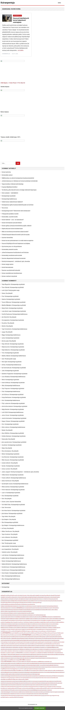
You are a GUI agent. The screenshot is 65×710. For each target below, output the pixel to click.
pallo (3, 668)
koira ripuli (15, 652)
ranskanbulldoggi (6, 675)
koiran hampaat (41, 620)
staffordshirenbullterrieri (27, 681)
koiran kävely (51, 625)
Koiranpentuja (8, 2)
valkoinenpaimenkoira (12, 695)
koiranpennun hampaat (36, 629)
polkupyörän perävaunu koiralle (10, 672)
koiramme (15, 618)
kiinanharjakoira (34, 616)
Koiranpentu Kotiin (22, 642)
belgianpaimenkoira (10, 604)
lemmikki (22, 660)
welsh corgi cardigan (51, 695)
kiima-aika (29, 616)
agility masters (5, 597)
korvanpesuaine (43, 654)
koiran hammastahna (24, 620)
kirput (38, 616)
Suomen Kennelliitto (7, 237)
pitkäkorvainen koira (29, 670)
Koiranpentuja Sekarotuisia (41, 640)
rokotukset (12, 675)
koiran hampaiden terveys (15, 622)
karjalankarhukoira (19, 615)
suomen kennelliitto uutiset (25, 686)
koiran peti (27, 645)
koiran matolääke (29, 627)
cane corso (32, 606)
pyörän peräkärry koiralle (13, 674)
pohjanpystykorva (36, 670)
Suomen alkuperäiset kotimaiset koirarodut (13, 258)
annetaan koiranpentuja (49, 600)
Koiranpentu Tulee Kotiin (37, 643)
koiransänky (51, 647)
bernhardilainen (17, 604)
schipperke (40, 675)
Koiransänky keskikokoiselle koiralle (12, 255)
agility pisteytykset (38, 597)
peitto (26, 668)
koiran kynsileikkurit (45, 625)
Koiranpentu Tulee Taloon (45, 643)
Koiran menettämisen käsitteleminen (12, 273)
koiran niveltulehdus (53, 627)
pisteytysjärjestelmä (9, 670)
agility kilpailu (55, 595)
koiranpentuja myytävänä (10, 638)
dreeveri (15, 607)
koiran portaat (35, 645)
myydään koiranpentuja (46, 665)
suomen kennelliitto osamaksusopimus (43, 684)
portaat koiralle (23, 672)
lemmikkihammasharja (15, 661)
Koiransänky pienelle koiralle (10, 249)
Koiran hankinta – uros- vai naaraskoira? (13, 219)
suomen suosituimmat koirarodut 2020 (26, 688)
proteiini (38, 672)
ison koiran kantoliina (23, 611)
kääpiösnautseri (14, 658)
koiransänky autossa (7, 649)
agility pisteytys (44, 597)
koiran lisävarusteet (15, 627)
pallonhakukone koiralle (9, 668)
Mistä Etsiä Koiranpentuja (9, 665)
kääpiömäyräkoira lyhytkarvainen (34, 656)
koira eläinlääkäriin (55, 616)
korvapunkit (54, 654)
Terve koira (5, 208)
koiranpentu (6, 633)
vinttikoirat (36, 695)
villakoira (28, 695)
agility (2, 595)
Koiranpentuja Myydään (52, 636)
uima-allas (17, 693)
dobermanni (11, 607)
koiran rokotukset (13, 647)
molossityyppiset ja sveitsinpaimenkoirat (25, 665)
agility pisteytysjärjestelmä (52, 597)
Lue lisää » (21, 50)
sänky (34, 690)
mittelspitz (16, 665)
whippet (5, 697)
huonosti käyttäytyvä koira (20, 609)
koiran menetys (42, 627)
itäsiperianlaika (8, 613)
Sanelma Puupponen (7, 373)
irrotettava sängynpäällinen (9, 611)
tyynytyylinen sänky (8, 693)
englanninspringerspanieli (27, 607)
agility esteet (35, 595)
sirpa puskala (5, 546)
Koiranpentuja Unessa (6, 642)
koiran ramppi (45, 645)
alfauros (16, 600)
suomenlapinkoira (41, 686)
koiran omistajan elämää (8, 629)
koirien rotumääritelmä (56, 652)
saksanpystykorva (28, 675)
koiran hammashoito (9, 620)
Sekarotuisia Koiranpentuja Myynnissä (10, 677)
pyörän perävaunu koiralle (29, 674)
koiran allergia (59, 618)
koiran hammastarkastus (33, 620)
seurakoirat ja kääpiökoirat (35, 677)
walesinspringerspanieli (42, 695)
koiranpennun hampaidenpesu (45, 629)
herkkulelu (10, 609)
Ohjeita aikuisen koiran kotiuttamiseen (12, 228)
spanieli (17, 681)
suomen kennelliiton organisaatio (45, 681)
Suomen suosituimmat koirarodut (11, 270)
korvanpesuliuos (49, 654)
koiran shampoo (40, 647)
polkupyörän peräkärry (44, 670)
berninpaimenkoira (29, 604)
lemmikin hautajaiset (16, 659)
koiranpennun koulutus (21, 631)
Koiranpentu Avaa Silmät (8, 634)
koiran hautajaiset (40, 622)
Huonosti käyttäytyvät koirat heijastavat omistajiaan (21, 20)
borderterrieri (11, 606)
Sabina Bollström (6, 564)
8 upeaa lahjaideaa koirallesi (9, 187)
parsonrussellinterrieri (20, 668)
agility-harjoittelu (6, 595)
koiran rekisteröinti (6, 647)
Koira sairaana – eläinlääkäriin (10, 193)
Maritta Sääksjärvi (7, 305)
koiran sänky (46, 647)
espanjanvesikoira (35, 607)
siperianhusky (5, 681)
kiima (26, 616)
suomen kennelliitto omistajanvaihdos (29, 684)
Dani (3, 543)
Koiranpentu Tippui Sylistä (28, 643)
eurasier (40, 607)
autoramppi (35, 602)
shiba (51, 677)
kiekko (24, 616)
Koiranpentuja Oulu (32, 638)
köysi (24, 658)
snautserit (14, 681)
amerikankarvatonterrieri (22, 600)
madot (18, 663)
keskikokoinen (13, 616)
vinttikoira (32, 695)
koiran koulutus (13, 625)
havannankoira (5, 609)
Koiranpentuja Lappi (44, 636)
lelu (11, 659)
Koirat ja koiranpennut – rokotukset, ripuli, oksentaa (16, 261)
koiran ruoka (23, 647)
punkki (53, 672)
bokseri (3, 606)
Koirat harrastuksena (7, 267)
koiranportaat (40, 645)
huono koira (14, 609)
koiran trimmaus (50, 649)
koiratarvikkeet (43, 652)
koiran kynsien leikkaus (38, 625)
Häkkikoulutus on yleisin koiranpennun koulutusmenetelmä (18, 178)
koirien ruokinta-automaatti (10, 654)
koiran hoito (46, 622)
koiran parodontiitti (28, 629)
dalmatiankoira (5, 607)
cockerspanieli (52, 606)
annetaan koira (41, 600)
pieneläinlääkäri (33, 668)
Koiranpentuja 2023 (34, 634)
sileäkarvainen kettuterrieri (7, 679)
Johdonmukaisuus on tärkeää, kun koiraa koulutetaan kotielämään (20, 181)
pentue (28, 668)
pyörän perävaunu (21, 674)
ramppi (35, 674)
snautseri (10, 681)
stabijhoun (21, 681)
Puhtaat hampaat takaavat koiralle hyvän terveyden (16, 234)
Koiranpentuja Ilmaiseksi (18, 636)
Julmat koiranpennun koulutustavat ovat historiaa (15, 252)
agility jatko (50, 595)
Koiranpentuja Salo (14, 640)
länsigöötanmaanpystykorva (11, 663)
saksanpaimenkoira (21, 675)
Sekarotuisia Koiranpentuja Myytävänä (24, 677)
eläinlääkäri (19, 607)
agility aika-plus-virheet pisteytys (27, 595)
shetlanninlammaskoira (45, 677)
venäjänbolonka (19, 695)
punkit (50, 672)
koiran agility (25, 618)
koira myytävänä (20, 618)
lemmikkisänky (32, 661)
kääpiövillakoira (20, 658)
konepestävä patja (28, 654)
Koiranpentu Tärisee (54, 643)
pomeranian (18, 672)
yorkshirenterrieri (20, 697)
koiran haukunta (34, 622)
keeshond (8, 616)
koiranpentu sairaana (44, 642)
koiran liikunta (8, 627)
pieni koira (38, 668)
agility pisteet (27, 597)
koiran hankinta (23, 622)
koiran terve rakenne (31, 649)
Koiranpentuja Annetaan (49, 634)
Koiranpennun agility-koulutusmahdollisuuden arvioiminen (17, 205)
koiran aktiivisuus (47, 618)
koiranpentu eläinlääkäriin (17, 634)
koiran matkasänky (22, 627)
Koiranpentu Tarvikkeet (52, 642)
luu (40, 661)
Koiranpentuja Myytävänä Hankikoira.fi (22, 638)
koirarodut (19, 652)
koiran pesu (19, 645)
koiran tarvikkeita (25, 649)
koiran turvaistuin (57, 649)
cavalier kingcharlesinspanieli (39, 606)
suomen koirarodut (33, 686)
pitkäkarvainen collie (22, 670)
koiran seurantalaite (34, 647)
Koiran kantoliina (6, 172)
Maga (3, 335)
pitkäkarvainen (15, 670)
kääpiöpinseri (8, 658)
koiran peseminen (14, 645)
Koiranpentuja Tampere (50, 640)
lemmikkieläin (8, 661)
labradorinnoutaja (28, 658)
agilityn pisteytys (11, 597)
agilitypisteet (32, 597)
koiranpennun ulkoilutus (46, 631)
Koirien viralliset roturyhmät (9, 276)
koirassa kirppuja (30, 652)
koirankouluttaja (7, 625)
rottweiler (15, 675)
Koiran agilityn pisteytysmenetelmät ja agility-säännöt (16, 225)
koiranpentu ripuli (36, 642)
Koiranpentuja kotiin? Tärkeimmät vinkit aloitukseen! (16, 211)
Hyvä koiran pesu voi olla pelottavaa (12, 246)
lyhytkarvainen (43, 661)
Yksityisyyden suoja (13, 290)
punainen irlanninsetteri (44, 672)
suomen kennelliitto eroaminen (25, 683)
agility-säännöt (18, 595)
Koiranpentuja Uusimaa (14, 642)
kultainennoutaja (12, 656)
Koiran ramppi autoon (7, 264)
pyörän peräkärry (6, 674)
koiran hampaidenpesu (6, 622)
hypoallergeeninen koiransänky (31, 609)
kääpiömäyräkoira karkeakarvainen (21, 656)
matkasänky (37, 663)
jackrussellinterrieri (14, 613)
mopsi (34, 665)
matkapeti (33, 663)
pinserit (3, 670)
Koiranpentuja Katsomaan (27, 636)
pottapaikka (35, 672)
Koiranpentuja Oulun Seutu (41, 638)
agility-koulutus (12, 595)
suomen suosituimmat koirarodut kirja (19, 690)
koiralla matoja (5, 618)
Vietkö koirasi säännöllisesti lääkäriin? (12, 202)
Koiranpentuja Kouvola (36, 636)
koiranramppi (50, 645)
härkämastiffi (44, 609)
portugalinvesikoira (29, 672)
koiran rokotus (18, 647)
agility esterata (40, 595)
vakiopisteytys (42, 693)
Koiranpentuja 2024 (41, 634)
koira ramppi (6, 652)
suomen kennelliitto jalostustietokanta (38, 683)
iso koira (17, 611)
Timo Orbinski (5, 287)
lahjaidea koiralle (45, 658)
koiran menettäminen (36, 627)
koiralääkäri (10, 618)
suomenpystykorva (49, 686)
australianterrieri (30, 602)
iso (15, 611)
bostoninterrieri (17, 606)
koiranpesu (23, 645)
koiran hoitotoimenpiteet (57, 622)
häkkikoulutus (39, 609)
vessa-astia (24, 695)
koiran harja (29, 622)
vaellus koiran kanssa (35, 693)
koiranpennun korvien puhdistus (10, 631)
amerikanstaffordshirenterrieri (32, 600)
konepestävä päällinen (36, 654)
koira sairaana (24, 652)
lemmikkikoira (22, 661)
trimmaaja (54, 691)
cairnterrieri (28, 606)
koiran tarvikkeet (19, 649)
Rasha (3, 430)
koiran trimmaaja (44, 649)
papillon (14, 668)
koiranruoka (28, 647)
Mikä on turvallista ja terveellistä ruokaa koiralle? (15, 231)
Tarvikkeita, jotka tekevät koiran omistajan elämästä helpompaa (19, 190)
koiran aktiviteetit (53, 618)
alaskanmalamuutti (8, 600)
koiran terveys (38, 649)
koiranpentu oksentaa (29, 642)
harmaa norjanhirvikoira (50, 607)
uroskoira (23, 693)
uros (20, 693)
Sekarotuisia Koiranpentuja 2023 (48, 675)
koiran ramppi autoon (57, 645)
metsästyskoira (47, 663)
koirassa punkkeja (37, 652)
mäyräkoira (19, 667)
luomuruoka (37, 661)
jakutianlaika (20, 613)
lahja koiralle (51, 658)
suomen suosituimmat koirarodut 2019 (11, 688)
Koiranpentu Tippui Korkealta (8, 643)
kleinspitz (41, 616)
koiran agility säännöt (40, 618)
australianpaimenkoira (22, 602)
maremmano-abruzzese (26, 663)
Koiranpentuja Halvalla (9, 636)
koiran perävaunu (7, 645)
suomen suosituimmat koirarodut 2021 (40, 688)
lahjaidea (40, 658)
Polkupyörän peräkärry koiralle (10, 214)
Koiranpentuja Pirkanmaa (51, 638)
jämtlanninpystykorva (27, 613)
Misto (3, 454)
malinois (20, 663)
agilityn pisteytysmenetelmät (20, 597)
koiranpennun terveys (38, 631)
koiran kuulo (31, 625)
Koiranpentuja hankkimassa (9, 199)
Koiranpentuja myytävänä (8, 196)
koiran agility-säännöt (32, 618)
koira (44, 616)
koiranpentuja (6, 53)
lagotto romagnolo (35, 658)
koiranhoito (50, 622)
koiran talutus (13, 649)
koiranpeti (31, 645)
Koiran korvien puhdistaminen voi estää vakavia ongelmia (17, 240)
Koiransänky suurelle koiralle (10, 216)
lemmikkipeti (27, 661)
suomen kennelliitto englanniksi (14, 683)
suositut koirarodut (29, 690)
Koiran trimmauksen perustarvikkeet (12, 222)
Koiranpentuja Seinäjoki (31, 640)
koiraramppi (11, 652)
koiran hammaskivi (17, 620)
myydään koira (39, 665)
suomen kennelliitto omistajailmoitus (15, 684)
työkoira (13, 693)
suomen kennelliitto (54, 681)
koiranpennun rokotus (30, 631)
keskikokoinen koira (19, 616)
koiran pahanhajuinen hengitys (19, 629)
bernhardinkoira (23, 604)
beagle (4, 604)
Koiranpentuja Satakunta (22, 640)
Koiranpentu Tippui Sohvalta (18, 643)
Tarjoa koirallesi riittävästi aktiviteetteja (12, 184)
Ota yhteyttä (9, 293)
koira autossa (48, 616)
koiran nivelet (47, 627)
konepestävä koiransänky (20, 654)
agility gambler (45, 595)
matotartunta (41, 663)
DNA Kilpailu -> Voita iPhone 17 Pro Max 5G (13, 83)
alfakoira (13, 600)
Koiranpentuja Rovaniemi (6, 640)
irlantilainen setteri (50, 609)
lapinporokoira (8, 659)
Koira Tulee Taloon (49, 652)
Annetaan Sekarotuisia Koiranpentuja (11, 602)
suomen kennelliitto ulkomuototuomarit (14, 686)
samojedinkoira (35, 675)
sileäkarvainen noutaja (16, 679)
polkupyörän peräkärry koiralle (53, 670)
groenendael (44, 607)
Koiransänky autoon (7, 175)
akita (4, 600)
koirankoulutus (20, 625)
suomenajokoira (35, 681)
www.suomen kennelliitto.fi (12, 697)
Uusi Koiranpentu (28, 693)
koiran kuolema (26, 625)
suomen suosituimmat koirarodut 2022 (54, 688)
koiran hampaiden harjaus (49, 620)
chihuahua (47, 606)
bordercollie (7, 606)
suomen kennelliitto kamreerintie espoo (52, 683)
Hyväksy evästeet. (40, 708)
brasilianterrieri (23, 606)
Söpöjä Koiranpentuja (39, 690)
